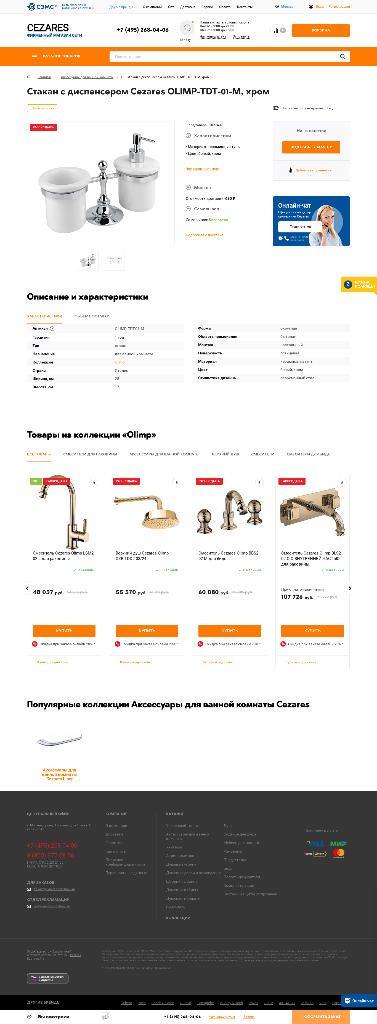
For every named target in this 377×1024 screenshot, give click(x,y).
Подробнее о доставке (204, 235)
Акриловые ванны (183, 855)
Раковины (233, 851)
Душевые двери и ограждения (193, 873)
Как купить (115, 851)
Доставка (187, 7)
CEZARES (54, 30)
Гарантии (114, 842)
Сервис (207, 7)
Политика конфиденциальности (125, 862)
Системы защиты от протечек (250, 894)
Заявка (249, 1017)
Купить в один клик (52, 662)
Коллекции (178, 918)
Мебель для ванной (241, 842)
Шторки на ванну (181, 881)
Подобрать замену (311, 147)
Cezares (75, 955)
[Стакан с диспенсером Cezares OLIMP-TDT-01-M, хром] (105, 1016)
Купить (64, 630)
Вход (320, 6)
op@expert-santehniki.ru (52, 906)
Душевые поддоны (183, 898)
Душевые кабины (182, 890)
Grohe (268, 1003)
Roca (142, 1003)
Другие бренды (121, 7)
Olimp (120, 362)
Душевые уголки (181, 864)
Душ (228, 825)
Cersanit (307, 1003)
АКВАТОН (287, 1003)
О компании (152, 7)
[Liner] (59, 740)
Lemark (338, 1003)
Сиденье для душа (240, 834)
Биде (228, 868)
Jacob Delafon (163, 1003)
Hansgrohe (205, 1003)
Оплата (225, 7)
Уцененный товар (182, 825)
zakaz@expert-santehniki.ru (54, 889)
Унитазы (174, 847)
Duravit (185, 1003)
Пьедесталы (235, 860)
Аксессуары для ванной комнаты (187, 836)
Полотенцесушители (242, 877)
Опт (171, 7)
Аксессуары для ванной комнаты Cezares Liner (59, 774)
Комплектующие (239, 885)
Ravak (253, 1003)
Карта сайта (35, 959)
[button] (27, 588)
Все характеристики (202, 169)
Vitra (322, 1003)
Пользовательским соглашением (264, 960)
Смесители (175, 907)
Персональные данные (126, 873)
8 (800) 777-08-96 (50, 855)
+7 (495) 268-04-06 (143, 30)
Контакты (245, 7)
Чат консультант (213, 36)
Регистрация (339, 6)
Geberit (126, 1003)
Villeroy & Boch (231, 1003)
